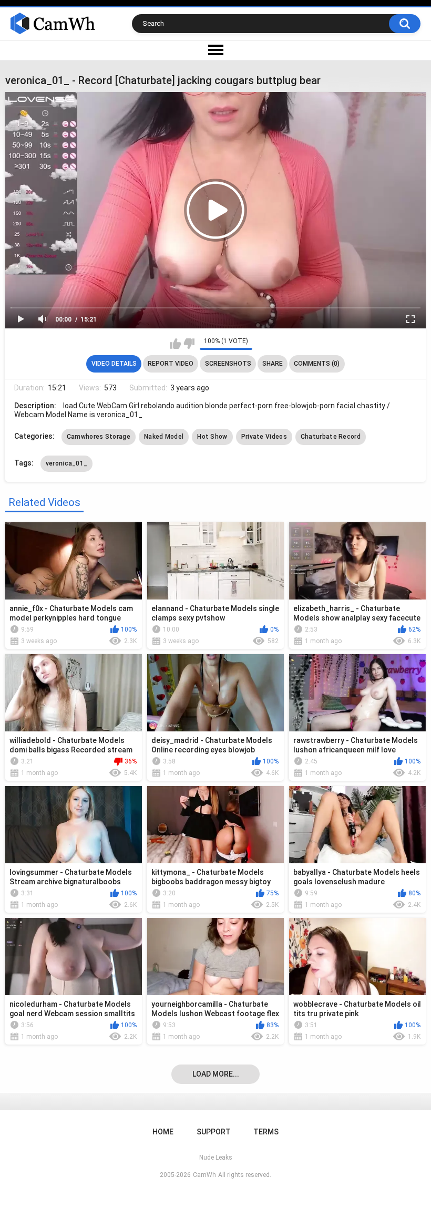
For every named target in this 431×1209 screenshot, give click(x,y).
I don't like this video (188, 343)
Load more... (215, 1074)
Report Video (170, 363)
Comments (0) (317, 363)
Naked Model (163, 436)
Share (272, 363)
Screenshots (228, 363)
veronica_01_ (67, 463)
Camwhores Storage (98, 436)
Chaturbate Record (331, 436)
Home (162, 1132)
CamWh (204, 1175)
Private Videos (264, 436)
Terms (266, 1132)
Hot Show (212, 436)
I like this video (175, 343)
